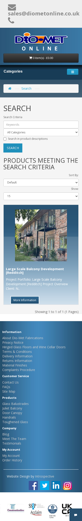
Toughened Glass (15, 422)
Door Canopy (12, 413)
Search (26, 88)
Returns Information (17, 360)
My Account (11, 455)
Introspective (44, 476)
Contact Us (10, 382)
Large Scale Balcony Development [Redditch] (35, 271)
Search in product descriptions (28, 139)
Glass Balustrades (15, 404)
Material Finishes (14, 365)
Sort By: (74, 175)
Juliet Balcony (12, 408)
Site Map (8, 391)
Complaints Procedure (18, 370)
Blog (5, 434)
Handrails (9, 417)
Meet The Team (14, 439)
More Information (24, 300)
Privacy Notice (12, 342)
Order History (12, 460)
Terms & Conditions (17, 351)
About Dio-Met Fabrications (22, 338)
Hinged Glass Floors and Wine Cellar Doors (34, 347)
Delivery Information (17, 356)
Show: (75, 189)
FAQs (6, 387)
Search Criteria (12, 117)
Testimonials (11, 443)
